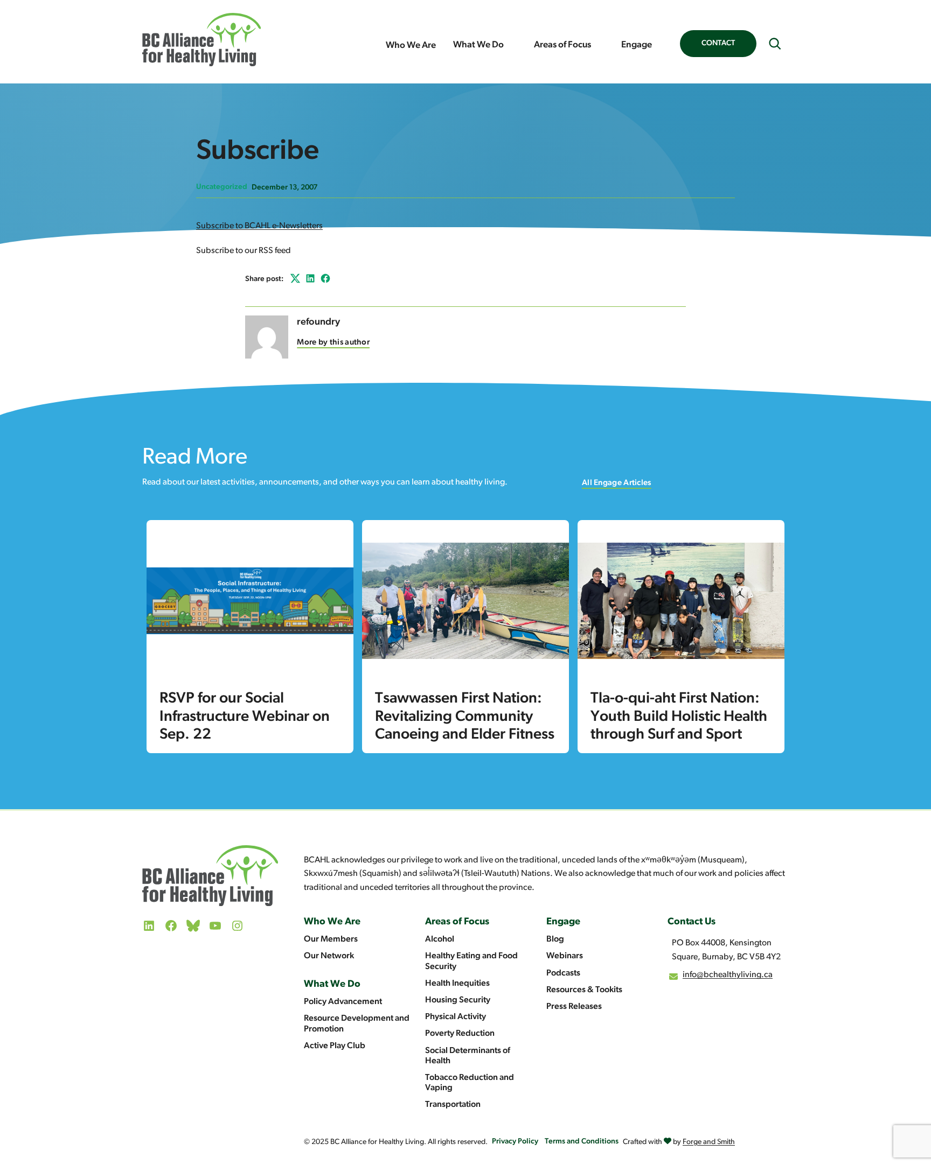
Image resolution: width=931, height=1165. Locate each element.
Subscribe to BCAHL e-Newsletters (259, 226)
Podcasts (563, 973)
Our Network (329, 956)
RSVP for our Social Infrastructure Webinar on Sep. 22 (244, 716)
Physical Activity (455, 1017)
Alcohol (439, 939)
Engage (636, 45)
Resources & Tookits (584, 990)
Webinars (564, 956)
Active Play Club (334, 1046)
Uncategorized (221, 187)
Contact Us (691, 922)
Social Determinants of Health (467, 1056)
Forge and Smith (709, 1142)
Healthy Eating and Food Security (471, 961)
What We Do (478, 45)
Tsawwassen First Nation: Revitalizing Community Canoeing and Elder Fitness (464, 716)
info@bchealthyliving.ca (728, 975)
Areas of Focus (562, 45)
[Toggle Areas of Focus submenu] (601, 45)
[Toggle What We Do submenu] (514, 45)
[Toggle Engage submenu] (662, 45)
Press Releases (574, 1006)
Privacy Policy (515, 1142)
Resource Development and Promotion (356, 1023)
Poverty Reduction (460, 1033)
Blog (555, 939)
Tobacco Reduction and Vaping (469, 1082)
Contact (718, 43)
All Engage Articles (616, 483)
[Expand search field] (775, 43)
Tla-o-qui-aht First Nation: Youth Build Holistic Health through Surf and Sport (678, 716)
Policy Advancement (343, 1002)
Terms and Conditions (582, 1142)
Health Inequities (457, 983)
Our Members (331, 939)
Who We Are (411, 45)
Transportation (453, 1104)
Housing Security (457, 1000)
